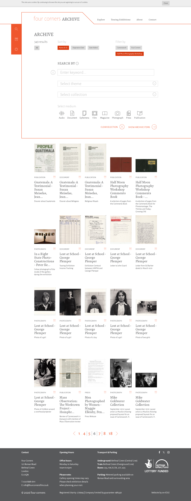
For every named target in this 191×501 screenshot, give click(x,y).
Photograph (40, 249)
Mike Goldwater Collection (117, 401)
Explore (101, 19)
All (37, 48)
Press (87, 393)
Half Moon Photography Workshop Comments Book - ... (145, 189)
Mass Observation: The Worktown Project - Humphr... (70, 404)
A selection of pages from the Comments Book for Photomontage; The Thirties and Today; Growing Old (146, 206)
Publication (39, 177)
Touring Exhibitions (120, 19)
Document (64, 177)
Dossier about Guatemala (44, 201)
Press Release (90, 416)
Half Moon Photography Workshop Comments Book (119, 189)
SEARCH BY (66, 63)
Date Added (93, 48)
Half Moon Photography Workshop (129, 54)
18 (111, 433)
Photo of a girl (40, 337)
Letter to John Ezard (118, 266)
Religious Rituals (91, 201)
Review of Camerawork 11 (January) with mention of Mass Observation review (70, 419)
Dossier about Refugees (69, 201)
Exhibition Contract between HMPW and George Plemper (93, 268)
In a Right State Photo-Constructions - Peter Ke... (44, 259)
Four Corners (135, 48)
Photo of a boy (91, 337)
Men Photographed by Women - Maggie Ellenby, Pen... (95, 404)
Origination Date (78, 48)
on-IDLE (166, 493)
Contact (152, 19)
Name (61, 48)
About (140, 19)
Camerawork (121, 48)
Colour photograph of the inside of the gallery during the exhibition (44, 272)
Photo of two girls (143, 337)
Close (166, 3)
